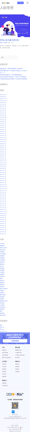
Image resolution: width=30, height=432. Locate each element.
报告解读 (2, 245)
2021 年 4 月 (3, 201)
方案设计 (2, 290)
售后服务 (2, 296)
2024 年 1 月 (3, 133)
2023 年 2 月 (3, 156)
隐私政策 (16, 425)
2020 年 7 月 (3, 219)
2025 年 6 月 (3, 108)
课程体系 (4, 350)
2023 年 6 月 (3, 147)
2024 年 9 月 (3, 119)
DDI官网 (4, 374)
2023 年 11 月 (3, 137)
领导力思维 (2, 294)
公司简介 (4, 364)
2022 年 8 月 (3, 168)
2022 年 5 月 (3, 174)
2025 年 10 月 (3, 100)
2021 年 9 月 (3, 190)
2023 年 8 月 (3, 143)
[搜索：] (9, 57)
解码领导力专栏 (4, 301)
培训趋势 (2, 268)
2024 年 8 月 (3, 121)
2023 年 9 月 (3, 141)
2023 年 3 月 (3, 154)
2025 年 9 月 (3, 102)
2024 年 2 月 (3, 131)
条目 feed (2, 327)
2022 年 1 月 (3, 182)
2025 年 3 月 (3, 115)
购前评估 (2, 264)
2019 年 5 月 (3, 231)
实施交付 (2, 286)
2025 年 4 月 (3, 113)
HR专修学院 (3, 253)
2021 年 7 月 (3, 195)
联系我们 (4, 371)
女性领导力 (2, 249)
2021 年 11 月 (3, 186)
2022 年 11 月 (3, 162)
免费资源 (4, 383)
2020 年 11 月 (3, 211)
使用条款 (12, 425)
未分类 (1, 266)
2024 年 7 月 (3, 123)
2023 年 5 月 (3, 149)
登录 (1, 325)
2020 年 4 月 (3, 225)
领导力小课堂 (3, 247)
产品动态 (2, 243)
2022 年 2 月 (3, 180)
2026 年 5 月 (3, 96)
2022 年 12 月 (3, 160)
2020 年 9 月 (3, 215)
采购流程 (2, 274)
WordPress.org (3, 331)
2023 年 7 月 (3, 145)
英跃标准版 (5, 352)
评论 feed (2, 329)
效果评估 (2, 282)
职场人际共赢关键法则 (9, 40)
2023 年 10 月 (3, 139)
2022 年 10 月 (3, 164)
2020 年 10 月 (3, 213)
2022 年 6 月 (3, 172)
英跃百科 (4, 376)
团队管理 (2, 284)
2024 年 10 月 (3, 117)
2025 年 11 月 (3, 98)
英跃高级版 (5, 355)
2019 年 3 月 (3, 233)
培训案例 (2, 255)
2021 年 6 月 (3, 197)
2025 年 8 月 (3, 104)
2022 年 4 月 (3, 176)
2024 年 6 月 (3, 125)
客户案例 (17, 357)
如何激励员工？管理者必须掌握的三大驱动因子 (11, 68)
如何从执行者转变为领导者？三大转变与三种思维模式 (13, 76)
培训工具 (2, 280)
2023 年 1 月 (3, 158)
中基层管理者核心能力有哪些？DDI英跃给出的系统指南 (13, 78)
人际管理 (5, 42)
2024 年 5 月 (3, 127)
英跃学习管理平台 (6, 357)
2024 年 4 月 (3, 129)
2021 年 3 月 (3, 203)
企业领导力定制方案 (19, 355)
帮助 (1, 311)
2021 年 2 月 (3, 205)
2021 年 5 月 (3, 199)
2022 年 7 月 (3, 170)
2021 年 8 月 (3, 192)
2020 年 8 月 (3, 217)
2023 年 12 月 (3, 135)
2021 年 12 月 (3, 184)
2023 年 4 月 (3, 152)
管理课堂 (2, 251)
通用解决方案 (18, 350)
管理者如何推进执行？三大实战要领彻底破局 (11, 74)
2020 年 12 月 (3, 209)
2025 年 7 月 (3, 106)
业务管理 (2, 262)
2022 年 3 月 (3, 178)
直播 (1, 42)
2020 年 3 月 (3, 227)
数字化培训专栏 (4, 288)
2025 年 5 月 (3, 111)
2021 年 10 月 (3, 188)
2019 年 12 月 (3, 229)
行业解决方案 (18, 352)
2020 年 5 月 (3, 223)
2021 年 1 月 (3, 207)
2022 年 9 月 (3, 166)
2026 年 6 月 (3, 94)
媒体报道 (4, 369)
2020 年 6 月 (3, 221)
